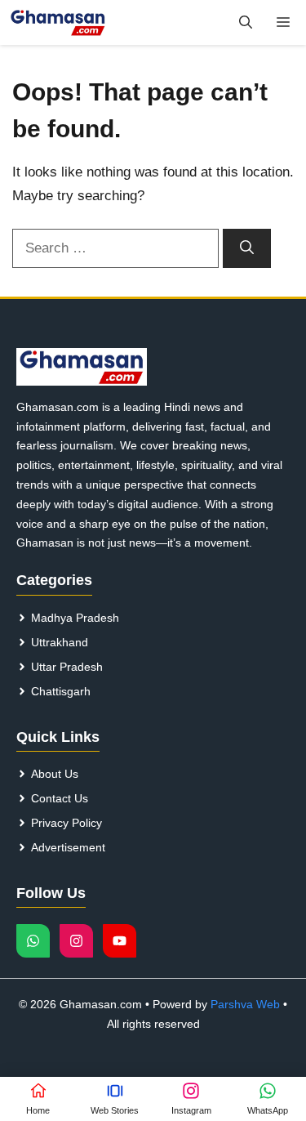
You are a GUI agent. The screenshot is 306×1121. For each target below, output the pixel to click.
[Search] (247, 248)
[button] (245, 22)
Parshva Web (245, 1004)
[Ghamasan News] (58, 22)
